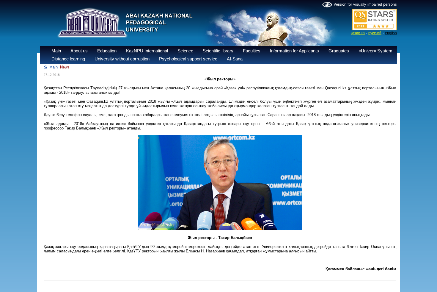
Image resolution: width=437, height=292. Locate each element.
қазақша (358, 33)
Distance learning (68, 58)
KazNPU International (147, 50)
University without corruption (122, 58)
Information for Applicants (294, 50)
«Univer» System (375, 50)
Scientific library (218, 50)
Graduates (338, 50)
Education (107, 50)
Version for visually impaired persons (364, 4)
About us (79, 50)
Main (56, 50)
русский (374, 33)
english (391, 33)
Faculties (251, 50)
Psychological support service (188, 58)
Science (185, 50)
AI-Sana (235, 58)
